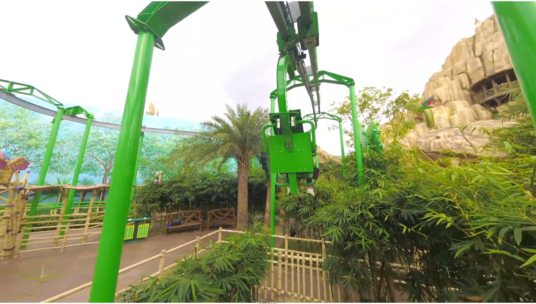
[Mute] (499, 297)
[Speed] (509, 297)
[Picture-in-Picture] (514, 297)
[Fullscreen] (519, 297)
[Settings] (504, 297)
